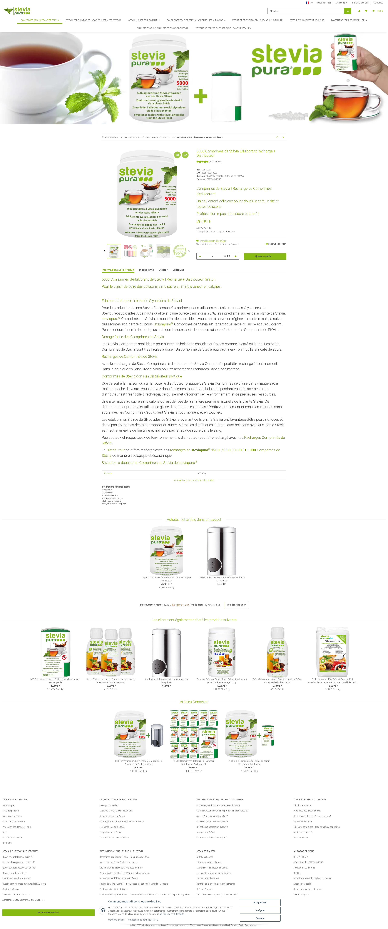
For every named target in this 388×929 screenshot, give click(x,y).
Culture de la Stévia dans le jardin (211, 837)
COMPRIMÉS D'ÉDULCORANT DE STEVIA (225, 176)
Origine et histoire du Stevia (112, 816)
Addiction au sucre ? (302, 832)
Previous (104, 251)
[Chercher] (347, 11)
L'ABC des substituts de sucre (16, 894)
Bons (4, 832)
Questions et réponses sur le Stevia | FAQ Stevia (24, 884)
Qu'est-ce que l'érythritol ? (14, 873)
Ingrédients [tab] (146, 269)
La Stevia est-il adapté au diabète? (212, 868)
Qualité (296, 873)
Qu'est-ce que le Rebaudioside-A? (17, 857)
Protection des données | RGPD (143, 919)
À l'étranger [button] (233, 244)
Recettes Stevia (300, 837)
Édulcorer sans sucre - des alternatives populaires (316, 827)
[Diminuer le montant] (200, 256)
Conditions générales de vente (307, 889)
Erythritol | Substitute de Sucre (113, 889)
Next (189, 251)
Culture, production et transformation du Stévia (121, 821)
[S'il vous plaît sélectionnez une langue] (309, 3)
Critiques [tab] (178, 269)
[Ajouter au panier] (104, 147)
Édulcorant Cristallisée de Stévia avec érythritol (121, 868)
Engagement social (302, 884)
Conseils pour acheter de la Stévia (212, 821)
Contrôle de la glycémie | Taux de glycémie (215, 884)
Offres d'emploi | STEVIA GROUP (308, 862)
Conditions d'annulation (13, 821)
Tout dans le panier (236, 605)
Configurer (260, 910)
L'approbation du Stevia (110, 832)
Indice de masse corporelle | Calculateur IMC (216, 894)
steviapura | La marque (304, 868)
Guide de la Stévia (10, 889)
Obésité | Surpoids (204, 889)
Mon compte (341, 3)
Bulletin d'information (12, 837)
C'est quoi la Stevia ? (108, 805)
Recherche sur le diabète (207, 878)
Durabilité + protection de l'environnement (312, 878)
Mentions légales (116, 919)
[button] (359, 11)
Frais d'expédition (360, 3)
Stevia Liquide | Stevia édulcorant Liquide (118, 862)
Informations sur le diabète (209, 862)
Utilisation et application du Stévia (212, 827)
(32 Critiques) (215, 161)
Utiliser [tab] (163, 269)
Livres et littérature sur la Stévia (114, 837)
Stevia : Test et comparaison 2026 (212, 816)
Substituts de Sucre (302, 821)
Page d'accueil (324, 3)
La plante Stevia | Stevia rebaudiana (116, 811)
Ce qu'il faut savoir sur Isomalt (16, 878)
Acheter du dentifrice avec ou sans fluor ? (118, 878)
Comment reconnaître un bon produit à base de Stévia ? (222, 811)
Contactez (378, 3)
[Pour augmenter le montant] (235, 256)
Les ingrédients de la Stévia (112, 827)
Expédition (230, 231)
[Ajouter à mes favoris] (185, 154)
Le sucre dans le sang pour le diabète (213, 873)
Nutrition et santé (204, 857)
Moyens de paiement (12, 816)
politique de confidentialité (172, 914)
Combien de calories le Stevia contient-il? (312, 816)
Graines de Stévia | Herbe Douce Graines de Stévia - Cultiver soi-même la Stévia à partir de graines (144, 894)
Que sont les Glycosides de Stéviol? (18, 862)
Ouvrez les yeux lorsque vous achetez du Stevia (218, 805)
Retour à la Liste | (111, 137)
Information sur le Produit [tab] (118, 269)
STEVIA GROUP (300, 857)
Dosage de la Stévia (205, 832)
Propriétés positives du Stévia (307, 811)
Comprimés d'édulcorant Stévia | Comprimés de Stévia (124, 857)
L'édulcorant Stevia (302, 805)
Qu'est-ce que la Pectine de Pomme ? (19, 868)
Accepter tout (260, 902)
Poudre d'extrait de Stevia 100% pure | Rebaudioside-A (124, 873)
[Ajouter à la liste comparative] (177, 154)
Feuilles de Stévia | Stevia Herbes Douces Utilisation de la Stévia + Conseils (133, 884)
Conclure (260, 918)
